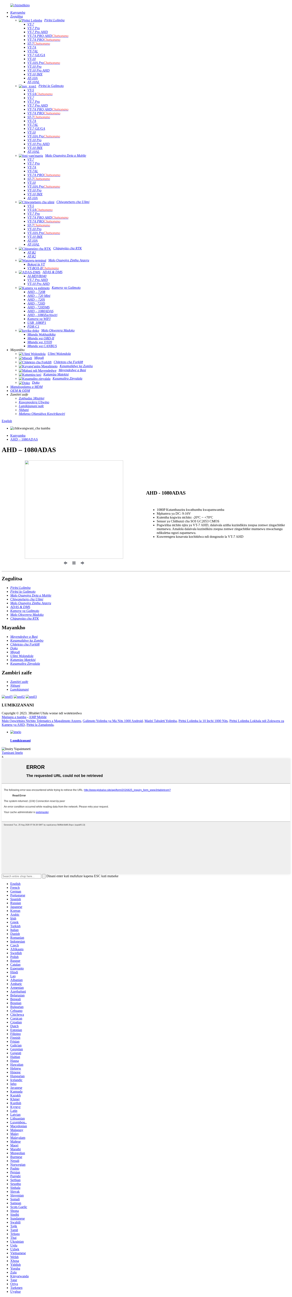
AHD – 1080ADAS (24, 439)
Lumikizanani (20, 740)
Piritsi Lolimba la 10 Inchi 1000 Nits (203, 721)
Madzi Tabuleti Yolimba (161, 721)
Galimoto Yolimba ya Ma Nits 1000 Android (113, 721)
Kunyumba (17, 435)
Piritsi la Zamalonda (40, 725)
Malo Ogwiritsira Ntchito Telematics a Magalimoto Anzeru (41, 721)
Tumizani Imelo (12, 753)
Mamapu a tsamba (14, 717)
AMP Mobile (38, 717)
